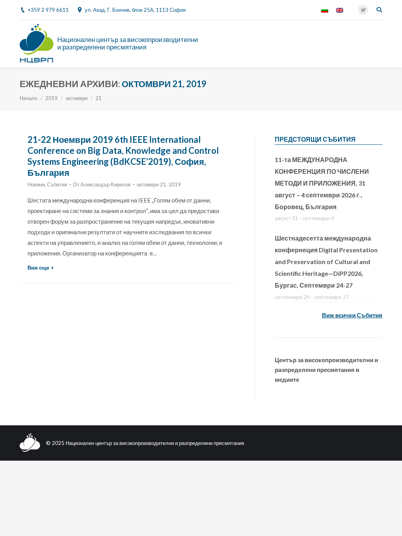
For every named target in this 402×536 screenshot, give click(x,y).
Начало (28, 98)
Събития (57, 184)
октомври (77, 98)
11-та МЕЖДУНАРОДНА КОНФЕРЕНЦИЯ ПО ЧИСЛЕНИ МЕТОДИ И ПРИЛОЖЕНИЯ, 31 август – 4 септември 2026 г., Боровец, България (322, 183)
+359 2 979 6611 (48, 10)
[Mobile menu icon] (378, 43)
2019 (51, 98)
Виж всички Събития (352, 315)
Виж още (38, 267)
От (102, 184)
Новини (36, 184)
